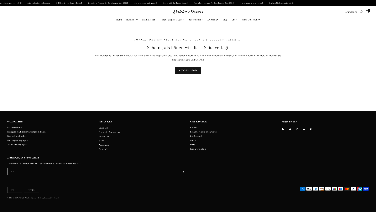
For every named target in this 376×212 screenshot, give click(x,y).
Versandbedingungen (17, 144)
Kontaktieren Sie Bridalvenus (203, 132)
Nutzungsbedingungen (17, 140)
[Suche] (361, 12)
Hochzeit (130, 19)
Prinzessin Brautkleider (109, 132)
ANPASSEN (212, 19)
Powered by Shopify (51, 198)
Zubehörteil (195, 19)
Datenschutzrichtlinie (17, 136)
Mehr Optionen (249, 19)
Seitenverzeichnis (198, 149)
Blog (225, 19)
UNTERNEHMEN (15, 122)
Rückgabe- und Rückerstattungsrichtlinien (26, 132)
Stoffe (101, 140)
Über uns (194, 127)
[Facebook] (285, 129)
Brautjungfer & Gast (172, 19)
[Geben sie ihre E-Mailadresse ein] (183, 171)
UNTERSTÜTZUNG (198, 122)
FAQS (192, 144)
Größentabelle (196, 136)
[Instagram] (299, 129)
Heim (119, 19)
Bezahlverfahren (14, 127)
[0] (366, 12)
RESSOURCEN (105, 122)
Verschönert (104, 136)
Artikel (193, 140)
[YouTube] (306, 129)
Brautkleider (148, 19)
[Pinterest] (313, 129)
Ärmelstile (103, 149)
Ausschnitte (104, 145)
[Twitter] (292, 129)
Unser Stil (103, 128)
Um (233, 19)
